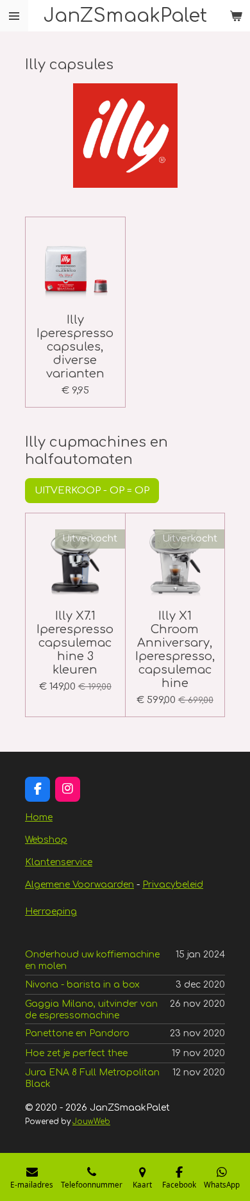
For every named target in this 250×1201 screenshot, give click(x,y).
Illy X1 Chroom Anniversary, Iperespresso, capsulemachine (175, 649)
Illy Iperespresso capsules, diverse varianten (75, 346)
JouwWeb (91, 1122)
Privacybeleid (172, 885)
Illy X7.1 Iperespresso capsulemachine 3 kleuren (75, 642)
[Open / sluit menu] (14, 15)
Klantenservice (58, 862)
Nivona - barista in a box (82, 985)
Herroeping (51, 911)
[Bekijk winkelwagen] (236, 15)
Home (39, 817)
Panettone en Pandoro (77, 1033)
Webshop (46, 840)
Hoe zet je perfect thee (76, 1053)
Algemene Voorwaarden (79, 885)
